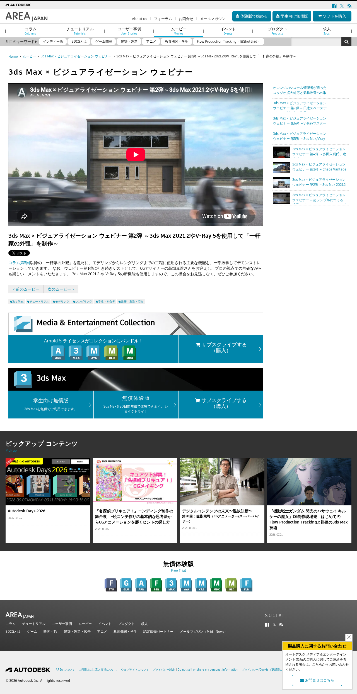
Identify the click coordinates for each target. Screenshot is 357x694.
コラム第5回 (19, 263)
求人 (144, 623)
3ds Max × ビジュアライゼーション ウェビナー (76, 56)
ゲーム (32, 631)
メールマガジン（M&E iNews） (204, 631)
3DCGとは (13, 631)
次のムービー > (61, 289)
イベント (105, 623)
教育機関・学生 (125, 631)
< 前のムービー (26, 289)
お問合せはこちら (319, 680)
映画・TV (50, 631)
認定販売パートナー (158, 631)
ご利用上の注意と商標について (97, 670)
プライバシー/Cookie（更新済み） (263, 670)
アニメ (102, 631)
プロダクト (126, 623)
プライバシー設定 (164, 670)
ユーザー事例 (62, 623)
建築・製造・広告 (77, 631)
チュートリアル (33, 623)
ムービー (29, 56)
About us (139, 18)
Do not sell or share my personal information (208, 670)
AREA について (65, 670)
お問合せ (186, 18)
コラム (11, 623)
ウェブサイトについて (135, 670)
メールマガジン (212, 18)
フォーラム (163, 18)
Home (13, 56)
